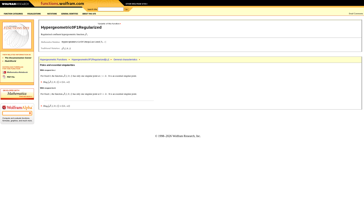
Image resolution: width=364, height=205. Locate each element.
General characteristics (125, 59)
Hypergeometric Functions (53, 59)
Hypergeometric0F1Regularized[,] (90, 59)
